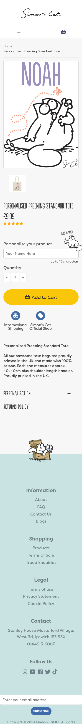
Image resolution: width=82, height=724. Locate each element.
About (41, 499)
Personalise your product (27, 244)
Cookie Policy (41, 603)
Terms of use (41, 589)
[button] (13, 223)
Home (7, 46)
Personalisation (17, 393)
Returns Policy (15, 407)
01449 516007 (41, 644)
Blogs (41, 521)
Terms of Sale (41, 555)
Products (41, 548)
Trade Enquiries (41, 562)
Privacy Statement (41, 596)
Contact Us (41, 514)
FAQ (41, 507)
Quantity (12, 268)
